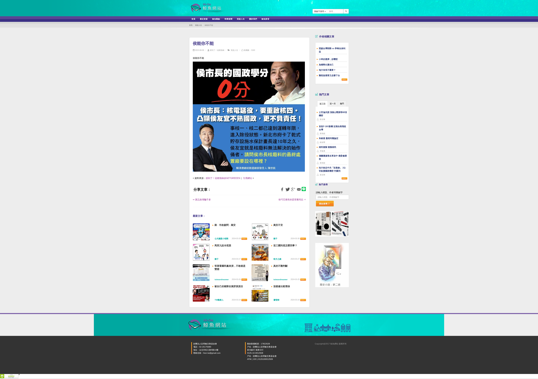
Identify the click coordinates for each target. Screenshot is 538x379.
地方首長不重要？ (327, 70)
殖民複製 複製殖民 (327, 147)
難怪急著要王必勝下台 (329, 75)
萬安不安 (278, 225)
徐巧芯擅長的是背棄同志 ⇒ (292, 199)
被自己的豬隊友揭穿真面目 (228, 286)
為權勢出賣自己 (326, 64)
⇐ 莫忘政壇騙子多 (202, 199)
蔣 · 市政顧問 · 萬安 (225, 225)
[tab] (322, 103)
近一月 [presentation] (333, 103)
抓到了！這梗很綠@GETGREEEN (223, 178)
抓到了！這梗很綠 (217, 50)
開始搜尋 (323, 204)
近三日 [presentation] (322, 104)
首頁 (191, 25)
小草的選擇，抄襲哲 (328, 59)
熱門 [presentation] (342, 103)
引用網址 (247, 178)
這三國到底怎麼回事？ (285, 245)
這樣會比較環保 (281, 286)
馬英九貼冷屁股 (222, 245)
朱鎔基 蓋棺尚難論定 (328, 138)
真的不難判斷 (280, 266)
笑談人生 (198, 25)
